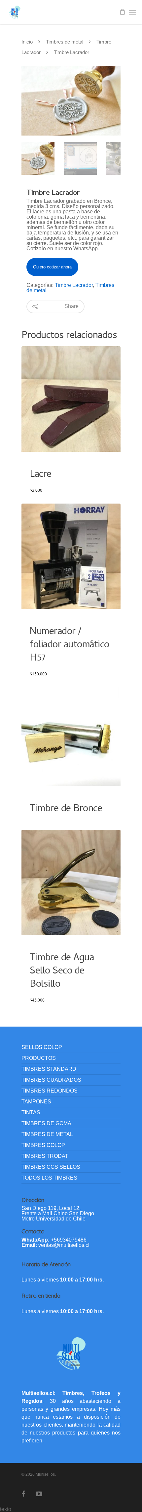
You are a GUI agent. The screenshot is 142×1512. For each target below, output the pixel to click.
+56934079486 (69, 1240)
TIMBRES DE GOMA (46, 1123)
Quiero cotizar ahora (52, 266)
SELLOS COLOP (41, 1047)
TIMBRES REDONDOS (49, 1091)
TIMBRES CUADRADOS (51, 1080)
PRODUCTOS (38, 1058)
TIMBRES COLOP (43, 1145)
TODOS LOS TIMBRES (49, 1178)
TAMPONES (36, 1101)
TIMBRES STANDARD (48, 1069)
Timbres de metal (64, 42)
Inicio (27, 42)
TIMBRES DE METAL (47, 1134)
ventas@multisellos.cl (63, 1245)
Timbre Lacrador (74, 285)
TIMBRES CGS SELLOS (50, 1167)
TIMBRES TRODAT (44, 1156)
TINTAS (30, 1112)
